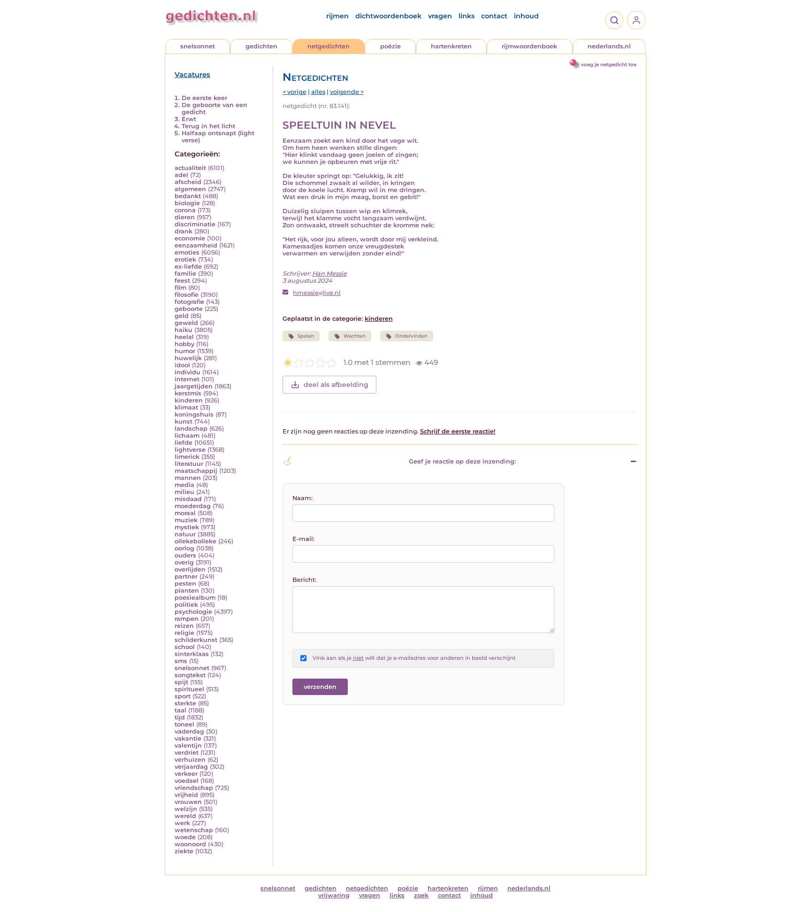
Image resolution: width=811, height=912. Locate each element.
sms (181, 661)
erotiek (185, 259)
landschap (191, 428)
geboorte (189, 308)
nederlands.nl (609, 46)
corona (185, 210)
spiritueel (189, 689)
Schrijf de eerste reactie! (458, 431)
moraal (185, 513)
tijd (180, 717)
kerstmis (188, 393)
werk (182, 823)
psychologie (193, 611)
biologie (187, 203)
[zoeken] (614, 20)
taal (180, 710)
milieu (184, 491)
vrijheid (186, 794)
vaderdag (189, 731)
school (185, 646)
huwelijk (188, 358)
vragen (440, 16)
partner (186, 576)
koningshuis (194, 414)
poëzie (390, 46)
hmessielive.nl (317, 292)
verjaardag (191, 766)
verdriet (187, 752)
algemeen (190, 189)
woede (185, 837)
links (466, 16)
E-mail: (303, 538)
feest (182, 280)
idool (182, 365)
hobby (184, 344)
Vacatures (192, 74)
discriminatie (195, 224)
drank (183, 231)
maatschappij (196, 470)
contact (494, 16)
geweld (186, 322)
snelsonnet (197, 46)
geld (182, 315)
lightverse (190, 449)
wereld (185, 815)
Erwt (189, 119)
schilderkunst (196, 639)
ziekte (184, 851)
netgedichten (328, 46)
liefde (183, 442)
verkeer (186, 773)
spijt (181, 682)
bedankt (188, 196)
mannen (188, 477)
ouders (185, 555)
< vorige (294, 91)
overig (184, 562)
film (180, 287)
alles (318, 91)
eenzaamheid (196, 245)
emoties (187, 252)
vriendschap (194, 787)
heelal (184, 336)
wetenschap (194, 830)
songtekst (190, 675)
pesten (185, 583)
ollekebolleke (195, 541)
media (184, 484)
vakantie (188, 738)
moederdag (193, 506)
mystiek (187, 527)
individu (187, 372)
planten (187, 590)
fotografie (189, 301)
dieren (185, 217)
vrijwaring (334, 895)
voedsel (187, 780)
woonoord (190, 844)
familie (185, 273)
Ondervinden (411, 336)
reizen (184, 625)
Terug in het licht (208, 126)
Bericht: (304, 579)
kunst (183, 421)
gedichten (261, 46)
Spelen (306, 336)
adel (181, 174)
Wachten (355, 336)
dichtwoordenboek (388, 16)
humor (185, 351)
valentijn (188, 745)
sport (183, 696)
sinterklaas (192, 653)
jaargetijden (194, 386)
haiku (183, 329)
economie (190, 238)
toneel (184, 724)
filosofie (187, 294)
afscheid (188, 181)
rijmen (337, 16)
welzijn (186, 808)
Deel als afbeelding (336, 384)
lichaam (187, 435)
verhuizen (190, 759)
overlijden (190, 569)
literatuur (189, 463)
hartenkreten (451, 46)
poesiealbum (195, 597)
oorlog (184, 548)
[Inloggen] (636, 20)
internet (187, 379)
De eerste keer (204, 97)
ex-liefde (188, 266)
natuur (185, 534)
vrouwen (188, 801)
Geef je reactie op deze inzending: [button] (462, 461)
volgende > (347, 91)
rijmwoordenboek (529, 46)
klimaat (186, 407)
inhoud (526, 16)
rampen (187, 618)
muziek (186, 520)
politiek (186, 604)
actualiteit (190, 167)
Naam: (302, 498)
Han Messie (329, 273)
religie (184, 632)
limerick (187, 456)
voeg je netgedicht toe (608, 65)
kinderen (189, 400)
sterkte (185, 703)
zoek (421, 895)
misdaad (188, 498)
